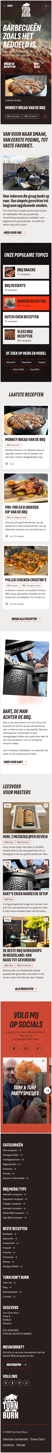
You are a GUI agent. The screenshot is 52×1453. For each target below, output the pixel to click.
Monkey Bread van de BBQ (25, 108)
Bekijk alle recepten (24, 619)
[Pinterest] (19, 1383)
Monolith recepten (12, 1194)
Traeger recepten (12, 1203)
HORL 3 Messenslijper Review (25, 837)
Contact (7, 1296)
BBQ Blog (37, 65)
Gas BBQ (34, 369)
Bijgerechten (9, 1164)
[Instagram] (26, 1048)
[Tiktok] (38, 1048)
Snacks (6, 1173)
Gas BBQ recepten (13, 1217)
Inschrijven (13, 1365)
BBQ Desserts (30, 116)
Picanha (7, 1252)
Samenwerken (10, 1291)
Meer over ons (13, 233)
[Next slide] (47, 1090)
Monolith (10, 362)
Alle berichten (24, 989)
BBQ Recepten (13, 116)
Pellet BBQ (18, 369)
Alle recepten (10, 1150)
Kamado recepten (31, 301)
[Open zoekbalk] (46, 6)
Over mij (7, 1282)
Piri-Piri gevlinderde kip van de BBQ (22, 510)
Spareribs (8, 1238)
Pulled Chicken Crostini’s (25, 580)
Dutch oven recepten (22, 317)
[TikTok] (26, 1383)
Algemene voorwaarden (15, 1439)
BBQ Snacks (26, 270)
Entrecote (8, 1257)
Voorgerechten (11, 1154)
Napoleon (27, 362)
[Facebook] (14, 1048)
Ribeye (6, 1261)
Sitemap (20, 1444)
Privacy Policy (37, 1439)
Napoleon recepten (13, 1199)
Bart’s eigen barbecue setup (25, 894)
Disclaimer (8, 1444)
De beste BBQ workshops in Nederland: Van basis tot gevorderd (22, 955)
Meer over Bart (13, 762)
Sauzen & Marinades (13, 1178)
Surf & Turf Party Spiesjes (25, 1090)
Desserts (7, 1168)
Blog (5, 1287)
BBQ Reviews (23, 842)
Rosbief (7, 1247)
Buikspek (7, 1233)
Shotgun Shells (10, 1266)
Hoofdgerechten (11, 1159)
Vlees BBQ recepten (24, 334)
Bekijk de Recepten (9, 65)
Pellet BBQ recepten (13, 1213)
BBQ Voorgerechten (31, 585)
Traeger (42, 362)
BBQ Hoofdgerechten (17, 517)
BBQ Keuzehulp (24, 965)
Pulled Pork (9, 1243)
